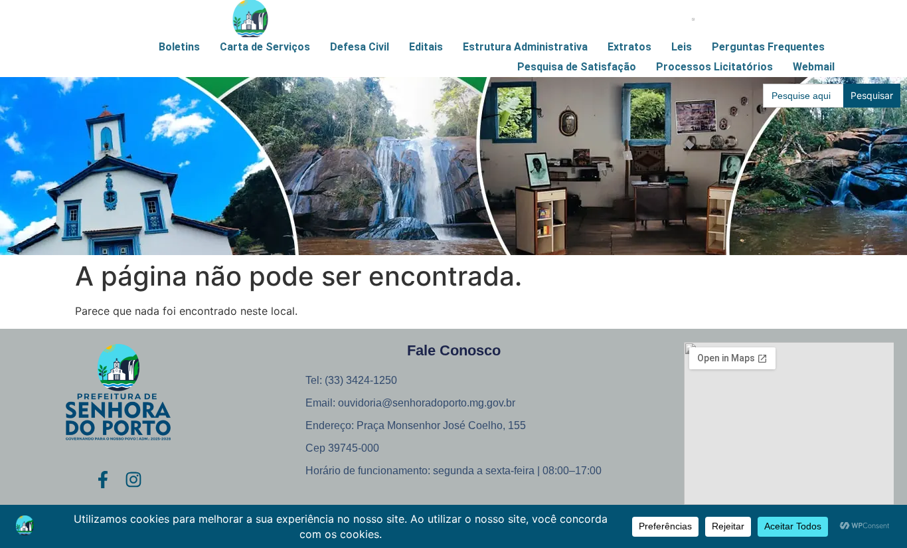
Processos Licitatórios (714, 66)
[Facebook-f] (103, 479)
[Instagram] (133, 479)
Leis (681, 47)
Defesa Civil (359, 47)
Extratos (629, 47)
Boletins (179, 47)
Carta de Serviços (265, 47)
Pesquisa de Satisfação (576, 66)
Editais (426, 47)
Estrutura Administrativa (525, 47)
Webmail (814, 66)
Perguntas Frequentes (768, 47)
